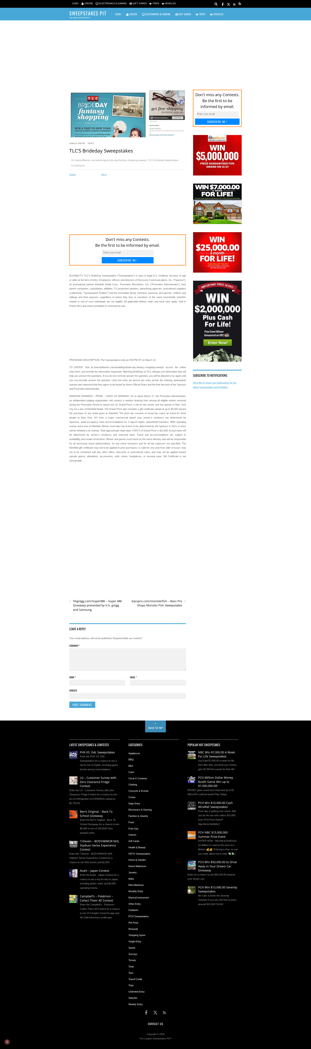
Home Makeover (137, 866)
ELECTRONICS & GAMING (112, 3)
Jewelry (132, 872)
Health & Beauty (137, 847)
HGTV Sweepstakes (139, 853)
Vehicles (132, 998)
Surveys (132, 954)
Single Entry (77, 143)
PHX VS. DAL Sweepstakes (97, 752)
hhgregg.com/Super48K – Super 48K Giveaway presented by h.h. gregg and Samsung (95, 605)
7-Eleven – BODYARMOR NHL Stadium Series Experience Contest (99, 845)
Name (72, 677)
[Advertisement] (155, 50)
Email (133, 677)
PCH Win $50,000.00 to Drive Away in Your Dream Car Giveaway (217, 866)
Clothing (132, 784)
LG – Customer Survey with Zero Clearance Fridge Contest (98, 782)
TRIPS (155, 3)
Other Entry (134, 903)
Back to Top (155, 728)
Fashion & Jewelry (138, 816)
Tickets (132, 960)
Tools (131, 966)
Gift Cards (133, 841)
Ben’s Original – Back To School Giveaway (96, 814)
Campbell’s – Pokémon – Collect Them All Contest (96, 898)
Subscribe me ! (127, 260)
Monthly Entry (135, 891)
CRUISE (88, 3)
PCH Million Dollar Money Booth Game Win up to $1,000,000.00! (215, 782)
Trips (91, 143)
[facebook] (222, 4)
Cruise (131, 797)
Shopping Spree (136, 935)
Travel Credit (135, 979)
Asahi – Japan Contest (94, 871)
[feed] (234, 4)
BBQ (131, 759)
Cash (131, 772)
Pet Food (133, 922)
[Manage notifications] (7, 1041)
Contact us (155, 1024)
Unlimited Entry (136, 991)
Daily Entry (134, 803)
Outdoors (133, 910)
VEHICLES (170, 3)
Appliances (134, 753)
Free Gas (133, 828)
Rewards (133, 929)
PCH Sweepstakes (138, 916)
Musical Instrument (138, 897)
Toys (130, 972)
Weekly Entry (135, 1004)
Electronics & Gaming (140, 809)
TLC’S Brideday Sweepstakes (163, 160)
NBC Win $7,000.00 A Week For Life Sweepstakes (216, 754)
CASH (75, 3)
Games (132, 834)
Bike (130, 765)
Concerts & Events (138, 791)
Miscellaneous (136, 885)
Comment (74, 645)
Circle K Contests (137, 778)
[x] (228, 4)
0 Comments (78, 165)
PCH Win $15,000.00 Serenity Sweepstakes (217, 889)
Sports (131, 947)
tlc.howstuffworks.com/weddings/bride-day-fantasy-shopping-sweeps (109, 160)
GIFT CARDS (139, 3)
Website (73, 690)
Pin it (103, 174)
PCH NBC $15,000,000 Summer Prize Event (213, 834)
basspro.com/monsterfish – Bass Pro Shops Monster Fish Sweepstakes (159, 603)
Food (131, 822)
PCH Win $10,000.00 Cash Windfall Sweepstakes (215, 805)
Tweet (72, 174)
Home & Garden (137, 859)
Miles (131, 878)
